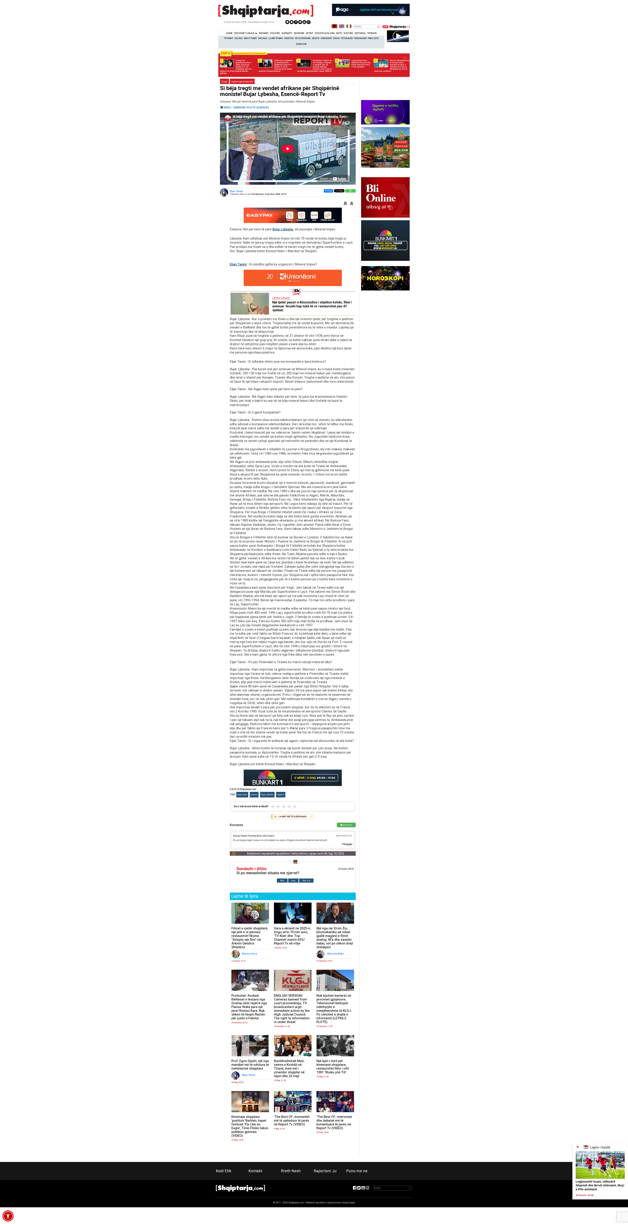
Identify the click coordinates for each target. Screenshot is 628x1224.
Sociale (239, 38)
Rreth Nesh (291, 1171)
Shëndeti (286, 33)
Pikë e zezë (373, 38)
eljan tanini (242, 795)
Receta (315, 38)
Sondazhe (301, 44)
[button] (8, 1216)
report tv (280, 795)
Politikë (275, 33)
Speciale (262, 38)
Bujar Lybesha (282, 229)
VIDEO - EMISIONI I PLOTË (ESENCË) (246, 107)
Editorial (360, 33)
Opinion (372, 33)
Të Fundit (228, 38)
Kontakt (255, 1171)
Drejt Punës (250, 38)
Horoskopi (326, 38)
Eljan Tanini (237, 191)
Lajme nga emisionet (242, 81)
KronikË (264, 33)
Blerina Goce (250, 953)
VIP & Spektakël (303, 38)
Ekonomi (299, 33)
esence (254, 795)
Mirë (282, 880)
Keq (293, 880)
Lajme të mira (276, 38)
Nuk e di (306, 880)
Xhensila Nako (335, 953)
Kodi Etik (223, 1171)
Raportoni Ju (325, 1171)
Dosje (336, 38)
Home (229, 33)
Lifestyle (289, 38)
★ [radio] (272, 806)
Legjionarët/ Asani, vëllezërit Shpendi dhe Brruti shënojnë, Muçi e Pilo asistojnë (600, 1185)
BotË (339, 33)
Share (329, 190)
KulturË (348, 33)
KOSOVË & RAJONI (325, 33)
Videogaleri (360, 38)
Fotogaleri (347, 38)
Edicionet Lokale (244, 33)
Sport (309, 33)
